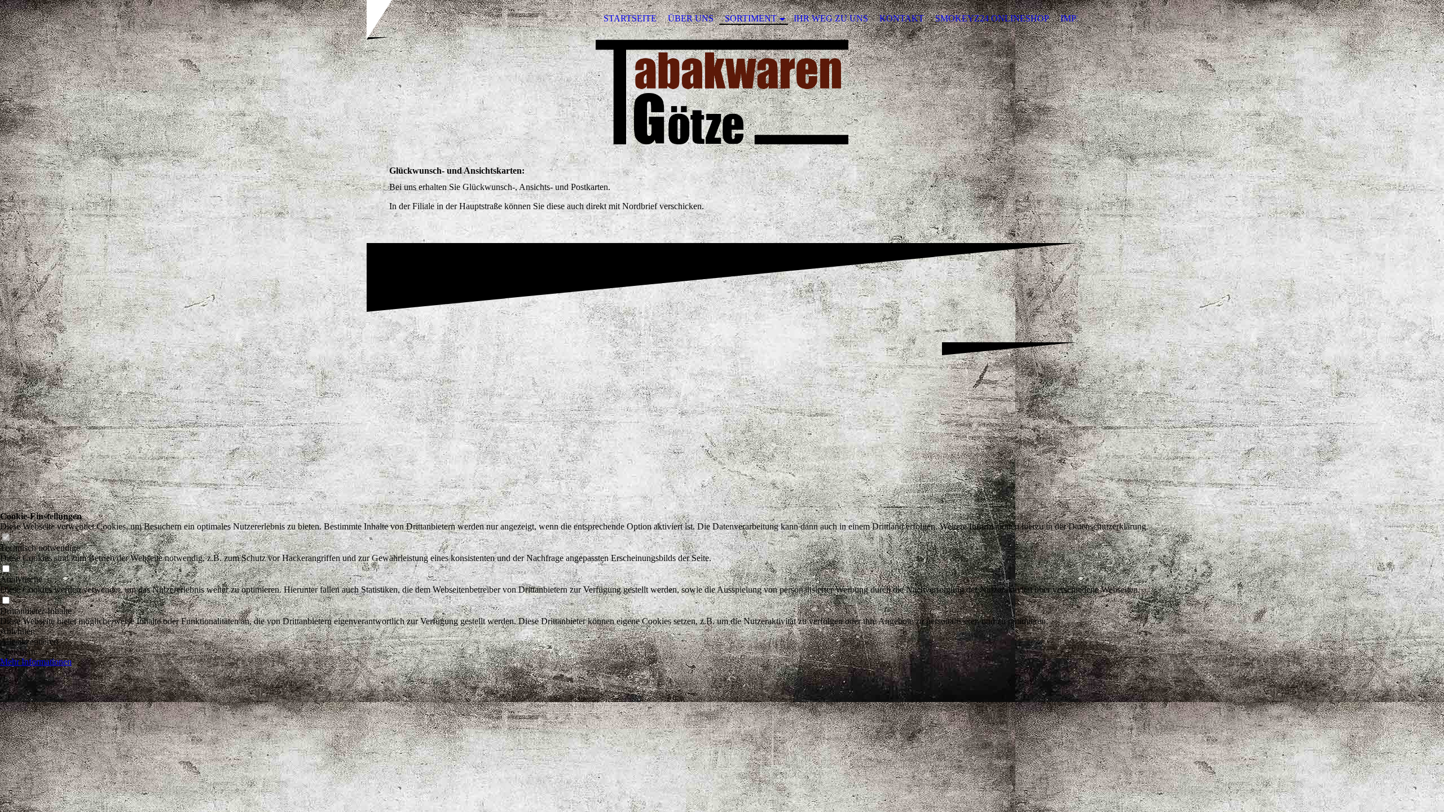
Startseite (630, 18)
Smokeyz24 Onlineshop (992, 18)
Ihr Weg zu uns (831, 18)
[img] (722, 92)
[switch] (5, 537)
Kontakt (901, 18)
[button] (574, 631)
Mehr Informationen (36, 662)
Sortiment (751, 18)
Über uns (691, 18)
